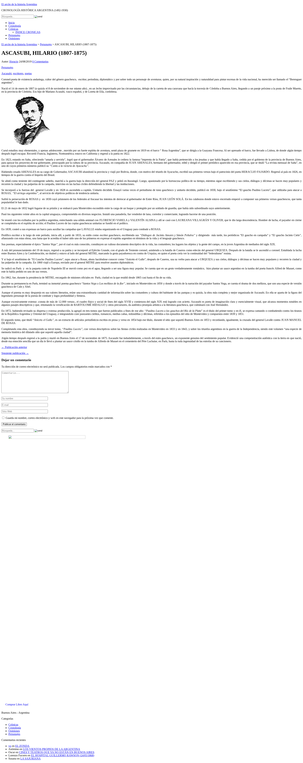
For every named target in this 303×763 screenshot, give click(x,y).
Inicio (11, 22)
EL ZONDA (22, 745)
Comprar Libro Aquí (16, 704)
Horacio (13, 61)
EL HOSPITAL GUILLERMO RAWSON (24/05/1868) (62, 755)
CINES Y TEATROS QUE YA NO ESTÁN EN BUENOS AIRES (56, 752)
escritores (18, 73)
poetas (28, 73)
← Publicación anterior (14, 347)
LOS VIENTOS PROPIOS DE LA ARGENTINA (51, 749)
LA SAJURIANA (30, 758)
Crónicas (13, 28)
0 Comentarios (40, 61)
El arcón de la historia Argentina (19, 4)
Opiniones (14, 38)
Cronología (14, 25)
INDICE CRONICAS (27, 32)
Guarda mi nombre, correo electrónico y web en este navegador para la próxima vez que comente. (60, 417)
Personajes (14, 35)
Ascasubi (6, 73)
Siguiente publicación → (15, 353)
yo (9, 745)
